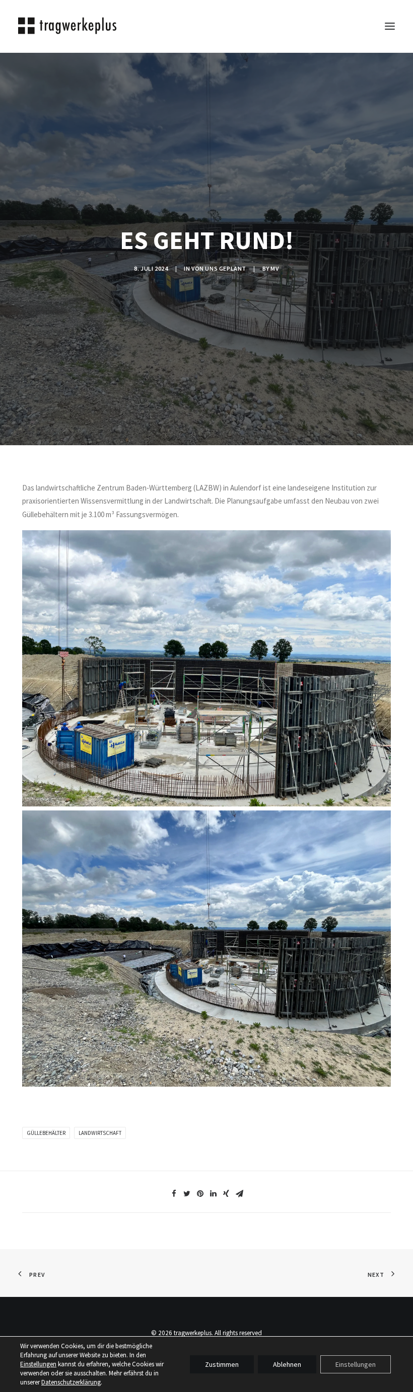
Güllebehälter (46, 1132)
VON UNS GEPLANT (218, 268)
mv (274, 268)
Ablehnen (287, 1364)
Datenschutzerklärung (71, 1382)
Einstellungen (38, 1364)
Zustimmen (222, 1364)
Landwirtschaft (100, 1132)
